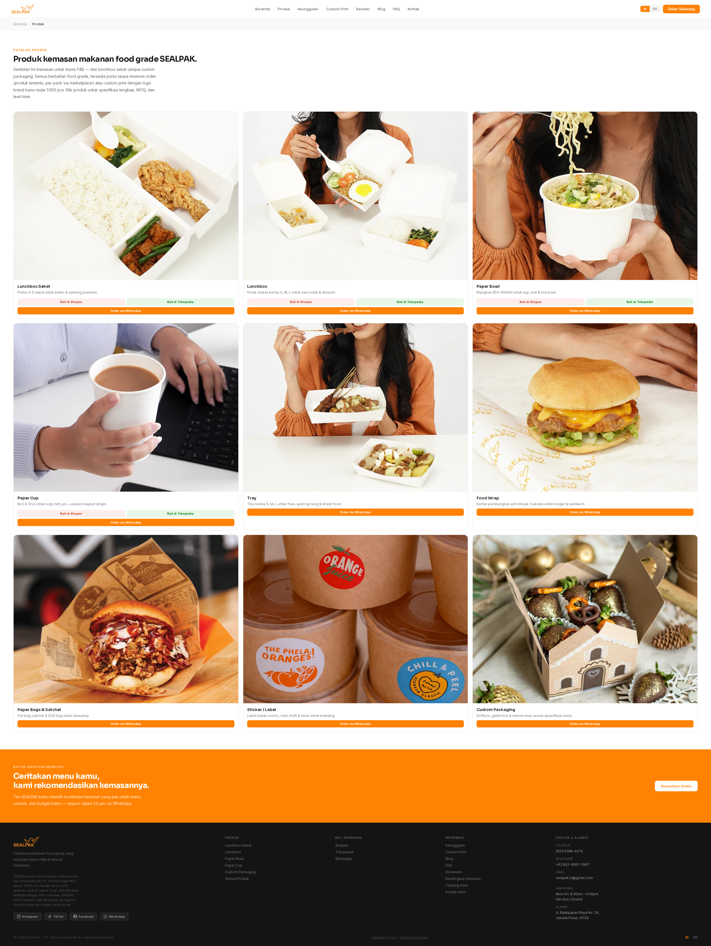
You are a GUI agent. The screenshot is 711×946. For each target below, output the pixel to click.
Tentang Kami (456, 885)
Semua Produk (237, 879)
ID (645, 9)
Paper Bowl (234, 859)
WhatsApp (117, 917)
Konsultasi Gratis (676, 786)
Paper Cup (233, 865)
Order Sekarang (681, 9)
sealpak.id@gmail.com (574, 878)
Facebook (86, 917)
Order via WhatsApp (126, 311)
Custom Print (337, 9)
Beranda (262, 9)
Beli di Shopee (71, 302)
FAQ (396, 9)
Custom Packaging (240, 872)
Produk (284, 9)
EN (655, 9)
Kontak (413, 9)
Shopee (341, 845)
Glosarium (453, 872)
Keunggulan (308, 9)
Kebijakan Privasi (384, 937)
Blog (381, 9)
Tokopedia (344, 852)
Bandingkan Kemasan (463, 879)
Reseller (363, 9)
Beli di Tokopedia (180, 302)
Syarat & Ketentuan (413, 937)
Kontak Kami (455, 892)
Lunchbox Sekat (238, 845)
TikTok (58, 917)
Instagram (30, 917)
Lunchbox (233, 852)
